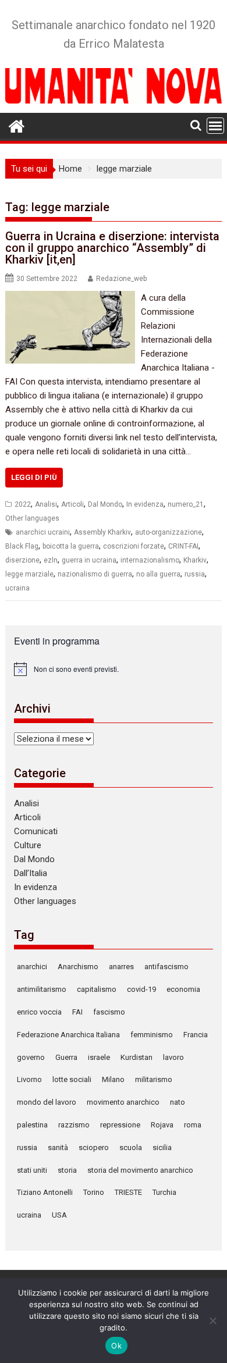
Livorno (29, 1079)
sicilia (162, 1147)
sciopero (94, 1147)
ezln (51, 560)
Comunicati (36, 831)
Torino (93, 1192)
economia (183, 989)
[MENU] (215, 126)
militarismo (153, 1079)
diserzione (22, 560)
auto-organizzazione (168, 532)
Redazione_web (121, 279)
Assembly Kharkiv (102, 532)
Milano (113, 1079)
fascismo (109, 1012)
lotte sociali (71, 1079)
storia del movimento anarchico (140, 1170)
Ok (116, 1345)
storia (67, 1170)
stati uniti (32, 1170)
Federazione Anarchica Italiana (68, 1034)
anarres (121, 966)
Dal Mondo (105, 504)
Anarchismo (78, 966)
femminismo (151, 1034)
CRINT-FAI (183, 546)
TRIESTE (128, 1192)
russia (195, 574)
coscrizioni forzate (133, 546)
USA (59, 1215)
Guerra (66, 1057)
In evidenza (145, 504)
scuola (130, 1147)
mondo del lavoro (46, 1102)
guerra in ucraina (89, 560)
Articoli (72, 504)
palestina (32, 1124)
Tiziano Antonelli (45, 1192)
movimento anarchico (123, 1102)
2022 (23, 504)
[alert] (113, 669)
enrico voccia (39, 1012)
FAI (77, 1012)
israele (99, 1057)
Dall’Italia (30, 873)
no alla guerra (158, 574)
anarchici (32, 966)
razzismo (74, 1124)
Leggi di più (34, 477)
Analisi (46, 504)
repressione (120, 1124)
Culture (27, 845)
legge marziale (29, 574)
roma (192, 1124)
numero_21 (186, 504)
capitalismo (96, 989)
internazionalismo (149, 560)
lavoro (173, 1057)
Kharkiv (195, 560)
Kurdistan (136, 1057)
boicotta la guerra (70, 546)
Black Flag (21, 546)
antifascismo (166, 966)
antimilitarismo (41, 989)
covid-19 (141, 989)
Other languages (32, 518)
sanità (58, 1147)
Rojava (162, 1124)
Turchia (164, 1192)
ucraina (17, 588)
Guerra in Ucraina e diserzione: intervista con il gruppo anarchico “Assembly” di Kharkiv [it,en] (112, 247)
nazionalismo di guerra (95, 574)
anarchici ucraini (43, 532)
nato (177, 1102)
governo (31, 1057)
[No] (212, 1320)
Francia (195, 1034)
